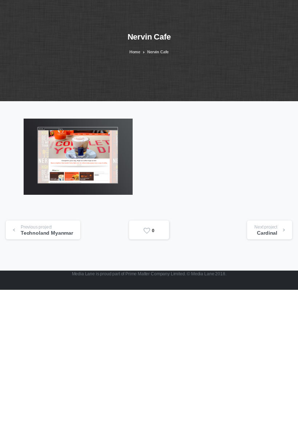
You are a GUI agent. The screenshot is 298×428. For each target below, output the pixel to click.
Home (134, 52)
